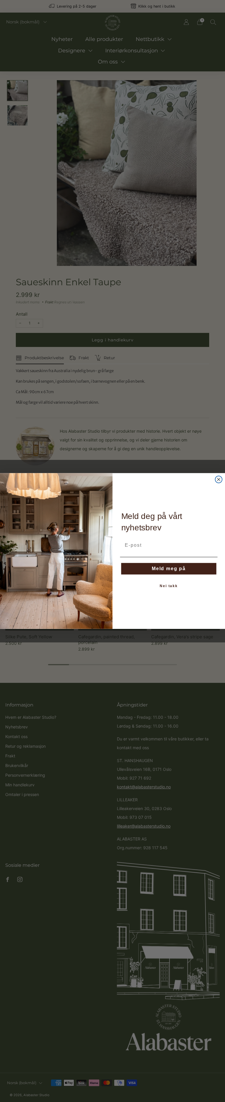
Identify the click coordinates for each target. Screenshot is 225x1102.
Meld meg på (169, 568)
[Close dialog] (218, 479)
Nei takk (169, 586)
